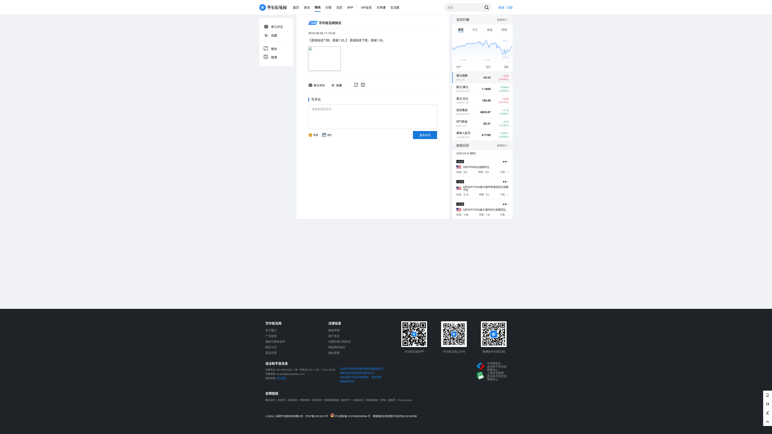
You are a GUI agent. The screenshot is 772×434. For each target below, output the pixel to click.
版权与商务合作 (275, 341)
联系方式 (271, 347)
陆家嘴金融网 (331, 400)
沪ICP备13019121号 (317, 416)
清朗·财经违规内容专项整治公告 (357, 373)
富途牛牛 (346, 400)
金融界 (391, 400)
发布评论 (425, 135)
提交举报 (376, 377)
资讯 (307, 7)
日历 (339, 7)
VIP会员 (366, 7)
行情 (328, 7)
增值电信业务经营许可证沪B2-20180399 (395, 416)
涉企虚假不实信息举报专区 (354, 377)
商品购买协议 (336, 347)
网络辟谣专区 (347, 381)
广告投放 (271, 336)
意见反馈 (271, 353)
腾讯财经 (270, 400)
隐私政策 (334, 353)
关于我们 (271, 330)
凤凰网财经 (372, 400)
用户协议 (334, 336)
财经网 (281, 400)
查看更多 (503, 19)
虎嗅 (383, 400)
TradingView (405, 400)
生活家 (394, 7)
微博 (274, 57)
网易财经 (358, 400)
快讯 (318, 7)
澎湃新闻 (292, 400)
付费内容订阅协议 (339, 341)
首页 (296, 7)
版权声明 (334, 330)
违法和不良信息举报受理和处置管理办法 (361, 368)
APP (350, 7)
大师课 (381, 7)
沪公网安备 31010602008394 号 (353, 416)
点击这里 (281, 378)
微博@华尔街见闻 (493, 351)
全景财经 (317, 400)
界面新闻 (304, 400)
